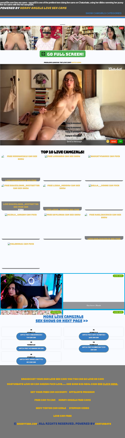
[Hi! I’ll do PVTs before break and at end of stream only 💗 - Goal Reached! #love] (62, 188)
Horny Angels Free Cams (75, 400)
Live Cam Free (62, 415)
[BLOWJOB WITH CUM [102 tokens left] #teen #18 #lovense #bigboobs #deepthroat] (62, 156)
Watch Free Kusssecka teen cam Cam (93, 348)
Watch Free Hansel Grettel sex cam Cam (31, 361)
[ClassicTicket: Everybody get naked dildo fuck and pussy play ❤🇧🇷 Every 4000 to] (21, 188)
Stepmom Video (79, 408)
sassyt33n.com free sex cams (13, 2)
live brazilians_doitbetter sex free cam (21, 205)
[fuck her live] (104, 156)
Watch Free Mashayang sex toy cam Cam (31, 336)
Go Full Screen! (64, 54)
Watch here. (76, 62)
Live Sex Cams (43, 8)
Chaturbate (103, 423)
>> (62, 318)
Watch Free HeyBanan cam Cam (31, 348)
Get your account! (48, 392)
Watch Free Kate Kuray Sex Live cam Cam (93, 336)
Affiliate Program (82, 392)
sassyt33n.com (27, 423)
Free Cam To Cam (44, 400)
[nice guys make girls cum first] (21, 159)
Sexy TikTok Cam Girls (51, 408)
